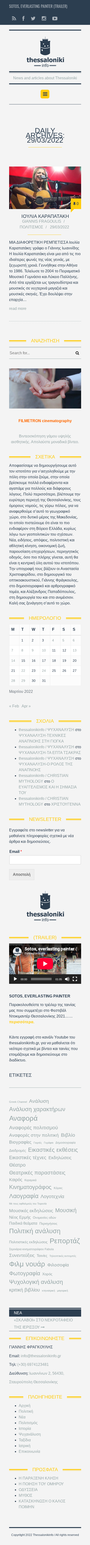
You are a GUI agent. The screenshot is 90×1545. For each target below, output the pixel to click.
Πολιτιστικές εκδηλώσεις (28, 1242)
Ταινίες (42, 1256)
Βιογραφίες (20, 1142)
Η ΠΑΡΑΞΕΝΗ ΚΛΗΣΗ (38, 1478)
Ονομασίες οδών (44, 1217)
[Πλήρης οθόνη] (74, 979)
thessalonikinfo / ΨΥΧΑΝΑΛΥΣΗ (46, 730)
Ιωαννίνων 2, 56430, (46, 1373)
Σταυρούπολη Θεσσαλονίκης (33, 1382)
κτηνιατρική (48, 1290)
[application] (45, 963)
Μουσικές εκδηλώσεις (31, 1210)
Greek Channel (18, 1101)
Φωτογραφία (24, 1273)
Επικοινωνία (29, 1451)
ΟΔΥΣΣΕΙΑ (28, 1490)
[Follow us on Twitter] (33, 18)
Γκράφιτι (48, 1142)
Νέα (22, 1417)
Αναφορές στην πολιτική (34, 1135)
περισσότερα (21, 1022)
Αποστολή (21, 874)
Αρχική (24, 1406)
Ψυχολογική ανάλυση (36, 1282)
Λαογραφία (23, 1196)
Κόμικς (58, 1188)
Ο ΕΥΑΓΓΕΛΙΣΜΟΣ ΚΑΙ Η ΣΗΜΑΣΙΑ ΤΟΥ (48, 787)
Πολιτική (26, 1411)
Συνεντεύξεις (22, 1255)
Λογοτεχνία (52, 1196)
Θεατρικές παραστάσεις (37, 1173)
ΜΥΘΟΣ (25, 1495)
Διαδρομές (17, 1150)
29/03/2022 (59, 227)
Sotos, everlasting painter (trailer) (38, 6)
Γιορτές (38, 1142)
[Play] (15, 979)
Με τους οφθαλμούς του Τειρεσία (28, 1203)
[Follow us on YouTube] (53, 18)
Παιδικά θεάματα (23, 1223)
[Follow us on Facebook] (23, 18)
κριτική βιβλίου (24, 1289)
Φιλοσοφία (58, 1264)
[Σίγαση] (67, 979)
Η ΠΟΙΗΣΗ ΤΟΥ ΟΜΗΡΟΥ (41, 1484)
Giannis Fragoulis (41, 221)
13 (75, 650)
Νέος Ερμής (20, 1217)
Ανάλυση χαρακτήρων (37, 1109)
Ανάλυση (39, 1101)
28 (13, 681)
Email (15, 852)
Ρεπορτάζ (65, 1241)
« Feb (14, 706)
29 (23, 681)
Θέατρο (17, 1165)
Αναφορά (23, 1118)
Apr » (26, 706)
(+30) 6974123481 (33, 1364)
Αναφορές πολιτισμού (33, 1127)
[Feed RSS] (14, 18)
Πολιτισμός (31, 227)
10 (44, 650)
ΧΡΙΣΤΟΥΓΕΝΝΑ (66, 804)
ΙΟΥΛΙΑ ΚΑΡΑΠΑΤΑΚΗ (45, 216)
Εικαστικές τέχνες (27, 1157)
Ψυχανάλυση (30, 1434)
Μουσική (66, 1210)
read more (17, 309)
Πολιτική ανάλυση (34, 1231)
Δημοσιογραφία (65, 1142)
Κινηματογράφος (30, 1187)
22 (23, 671)
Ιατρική (24, 1446)
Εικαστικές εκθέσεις (53, 1150)
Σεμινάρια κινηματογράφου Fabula (31, 1249)
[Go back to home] (45, 50)
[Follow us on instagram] (44, 18)
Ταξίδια (25, 1440)
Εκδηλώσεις (60, 1157)
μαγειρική (62, 1290)
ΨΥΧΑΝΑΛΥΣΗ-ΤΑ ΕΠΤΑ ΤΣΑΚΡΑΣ (50, 753)
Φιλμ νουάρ (27, 1264)
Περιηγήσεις (48, 1223)
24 (44, 671)
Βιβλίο (68, 1135)
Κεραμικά (30, 1180)
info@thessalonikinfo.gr (41, 1356)
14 (13, 660)
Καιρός (15, 1179)
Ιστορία (25, 1429)
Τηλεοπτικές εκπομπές (62, 1255)
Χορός (47, 1274)
